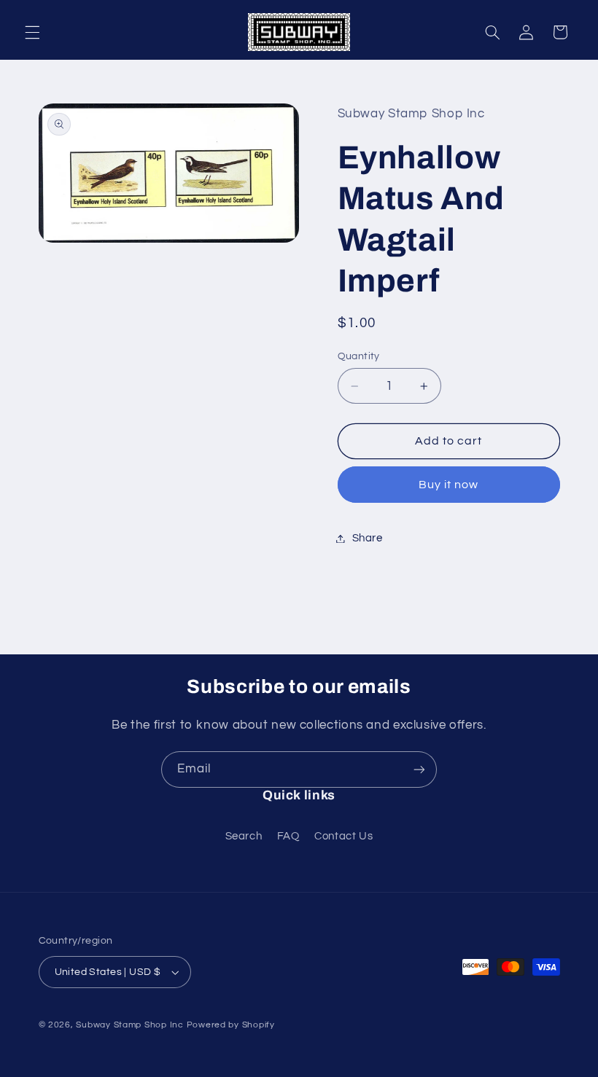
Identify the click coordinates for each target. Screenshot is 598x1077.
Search (244, 836)
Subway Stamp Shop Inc (129, 1025)
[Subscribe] (419, 769)
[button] (32, 32)
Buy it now (449, 484)
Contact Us (343, 836)
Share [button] (367, 538)
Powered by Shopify (231, 1025)
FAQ (288, 836)
